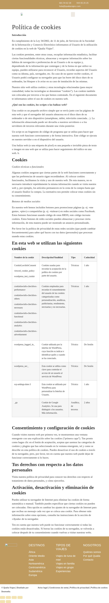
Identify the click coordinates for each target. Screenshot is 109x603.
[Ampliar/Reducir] (2, 597)
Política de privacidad (79, 588)
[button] (73, 14)
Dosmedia (5, 591)
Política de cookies (99, 588)
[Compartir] (14, 597)
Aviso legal (43, 588)
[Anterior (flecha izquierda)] (2, 601)
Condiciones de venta (58, 588)
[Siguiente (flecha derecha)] (8, 601)
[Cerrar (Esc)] (20, 597)
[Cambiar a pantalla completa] (8, 597)
